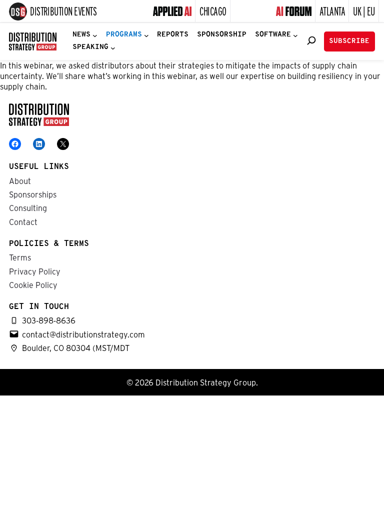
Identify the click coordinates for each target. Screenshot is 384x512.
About (20, 181)
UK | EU (364, 10)
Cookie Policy (33, 285)
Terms (20, 257)
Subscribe (349, 41)
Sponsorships (32, 194)
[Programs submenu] (146, 35)
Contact (23, 221)
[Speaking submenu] (113, 48)
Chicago (213, 10)
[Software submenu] (295, 35)
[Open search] (311, 41)
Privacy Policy (34, 271)
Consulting (28, 207)
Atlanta (333, 10)
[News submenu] (95, 35)
